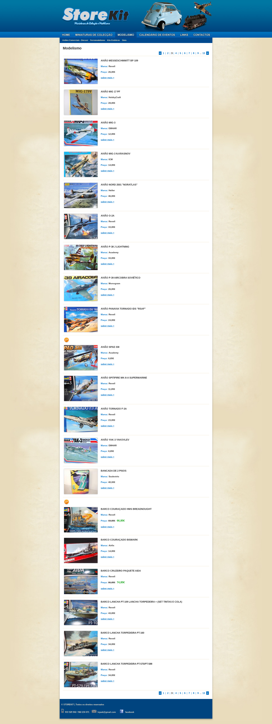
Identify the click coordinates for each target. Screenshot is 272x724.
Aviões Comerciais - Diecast (75, 40)
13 (203, 53)
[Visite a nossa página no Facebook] (122, 712)
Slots (124, 40)
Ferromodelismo (97, 40)
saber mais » (107, 77)
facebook (129, 712)
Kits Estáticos (113, 40)
